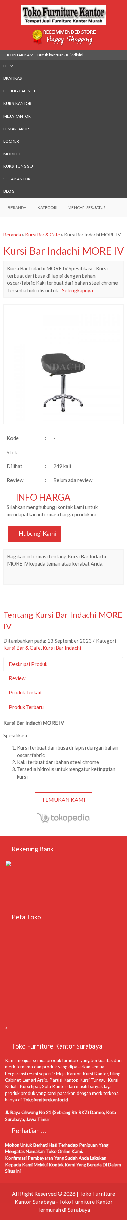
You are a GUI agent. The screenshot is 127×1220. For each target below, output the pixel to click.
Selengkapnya (77, 290)
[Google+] (37, 577)
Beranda (12, 234)
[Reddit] (61, 577)
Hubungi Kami (37, 533)
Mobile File (15, 153)
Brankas (12, 78)
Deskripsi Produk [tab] (28, 664)
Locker (11, 141)
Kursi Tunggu (18, 166)
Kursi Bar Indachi (62, 648)
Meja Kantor (17, 116)
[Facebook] (12, 577)
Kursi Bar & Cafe (42, 234)
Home (9, 65)
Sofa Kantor (16, 178)
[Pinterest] (85, 577)
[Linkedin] (73, 577)
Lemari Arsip (16, 128)
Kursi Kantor (17, 103)
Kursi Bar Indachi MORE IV (63, 251)
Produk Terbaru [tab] (26, 707)
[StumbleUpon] (98, 577)
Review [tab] (17, 678)
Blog (9, 191)
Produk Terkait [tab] (25, 692)
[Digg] (49, 577)
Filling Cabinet (19, 90)
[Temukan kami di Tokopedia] (63, 822)
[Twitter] (24, 577)
